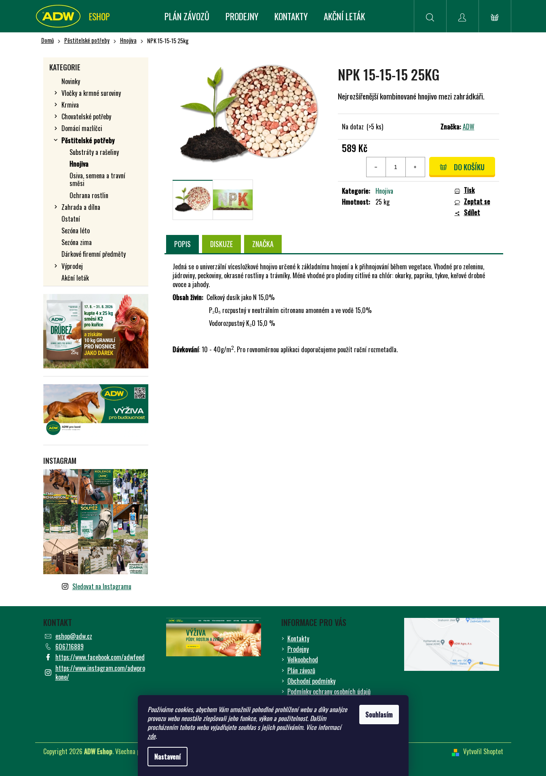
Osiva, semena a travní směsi (97, 179)
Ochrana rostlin (89, 195)
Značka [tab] (263, 244)
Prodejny (298, 649)
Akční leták (75, 278)
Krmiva (70, 105)
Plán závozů (301, 670)
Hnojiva (79, 164)
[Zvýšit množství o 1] (415, 167)
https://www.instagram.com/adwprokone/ (100, 672)
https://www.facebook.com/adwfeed (100, 657)
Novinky (70, 81)
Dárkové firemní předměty (93, 254)
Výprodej (72, 266)
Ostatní (70, 219)
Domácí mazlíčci (81, 128)
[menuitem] (186, 16)
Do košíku (469, 167)
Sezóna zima (76, 242)
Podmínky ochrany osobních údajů (329, 691)
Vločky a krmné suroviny (91, 93)
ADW (468, 126)
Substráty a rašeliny (94, 152)
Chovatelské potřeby (86, 116)
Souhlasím (379, 714)
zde (152, 736)
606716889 (69, 646)
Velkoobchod (302, 659)
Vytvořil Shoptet (483, 751)
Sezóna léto (75, 230)
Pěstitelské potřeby (88, 140)
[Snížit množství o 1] (376, 167)
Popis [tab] (182, 244)
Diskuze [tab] (221, 244)
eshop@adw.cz (73, 636)
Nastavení (167, 756)
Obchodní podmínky (311, 681)
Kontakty (298, 638)
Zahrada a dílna (80, 207)
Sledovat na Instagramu (101, 586)
